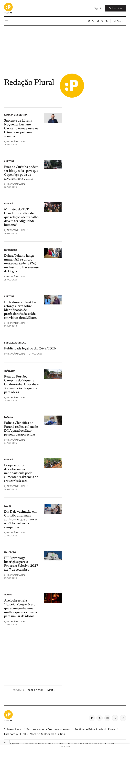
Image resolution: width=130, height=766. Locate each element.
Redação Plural (16, 141)
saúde (7, 505)
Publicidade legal (15, 342)
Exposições (10, 249)
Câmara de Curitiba (15, 114)
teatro (8, 594)
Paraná (8, 203)
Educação (10, 552)
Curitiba (9, 161)
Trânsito (9, 370)
